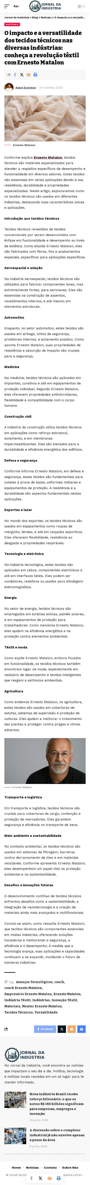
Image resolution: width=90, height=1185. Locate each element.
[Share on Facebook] (15, 74)
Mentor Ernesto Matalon (42, 1006)
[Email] (28, 74)
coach (59, 982)
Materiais (12, 1006)
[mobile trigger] (8, 6)
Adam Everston (26, 87)
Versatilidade (46, 1012)
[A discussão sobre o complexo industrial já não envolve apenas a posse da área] (15, 1136)
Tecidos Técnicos (18, 1012)
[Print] (35, 74)
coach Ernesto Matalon (23, 988)
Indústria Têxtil (17, 1000)
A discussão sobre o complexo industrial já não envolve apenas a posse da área (57, 1135)
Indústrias (41, 1000)
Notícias (12, 24)
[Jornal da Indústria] (45, 6)
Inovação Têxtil (64, 1000)
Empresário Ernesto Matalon (28, 994)
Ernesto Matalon (48, 158)
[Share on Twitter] (22, 74)
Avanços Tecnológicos (34, 982)
